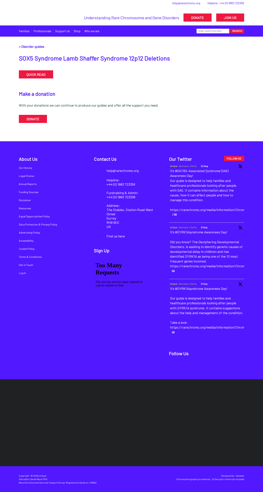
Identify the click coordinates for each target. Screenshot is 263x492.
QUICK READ (36, 74)
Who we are (91, 31)
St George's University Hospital (228, 479)
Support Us (62, 31)
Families (24, 31)
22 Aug (204, 166)
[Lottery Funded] (34, 406)
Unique (174, 166)
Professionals (42, 31)
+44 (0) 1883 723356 (231, 3)
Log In (22, 273)
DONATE (197, 17)
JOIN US (230, 17)
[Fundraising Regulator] (128, 406)
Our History (25, 167)
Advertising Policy (29, 232)
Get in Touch (26, 265)
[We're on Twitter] (187, 366)
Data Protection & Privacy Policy (38, 224)
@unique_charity (188, 166)
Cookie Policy (26, 248)
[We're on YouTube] (213, 366)
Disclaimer (25, 200)
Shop (77, 31)
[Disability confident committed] (112, 440)
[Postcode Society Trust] (76, 406)
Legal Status (26, 175)
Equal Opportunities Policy (34, 216)
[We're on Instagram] (200, 366)
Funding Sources (28, 192)
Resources (25, 208)
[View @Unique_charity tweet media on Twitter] (173, 271)
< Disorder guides (31, 46)
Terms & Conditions (30, 256)
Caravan (240, 475)
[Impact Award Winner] (179, 406)
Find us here (115, 236)
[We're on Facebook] (174, 366)
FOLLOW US (234, 158)
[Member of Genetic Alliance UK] (223, 406)
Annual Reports (28, 184)
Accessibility (26, 240)
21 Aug (204, 227)
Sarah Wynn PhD (38, 479)
